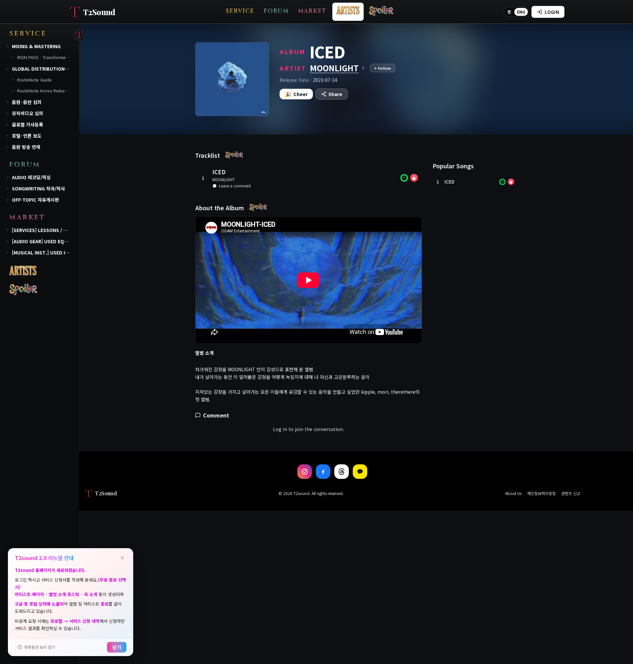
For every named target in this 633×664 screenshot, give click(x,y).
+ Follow (382, 68)
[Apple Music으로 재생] (414, 178)
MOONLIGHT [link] (223, 179)
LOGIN (552, 12)
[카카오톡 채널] (360, 471)
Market (312, 11)
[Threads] (341, 471)
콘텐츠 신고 (570, 493)
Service (240, 11)
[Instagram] (304, 471)
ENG (521, 12)
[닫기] (122, 558)
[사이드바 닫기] (79, 35)
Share (335, 94)
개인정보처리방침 (541, 493)
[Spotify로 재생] (404, 178)
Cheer (296, 94)
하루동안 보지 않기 (39, 647)
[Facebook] (323, 471)
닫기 (116, 647)
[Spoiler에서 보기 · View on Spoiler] (234, 155)
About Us (513, 493)
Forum (276, 11)
